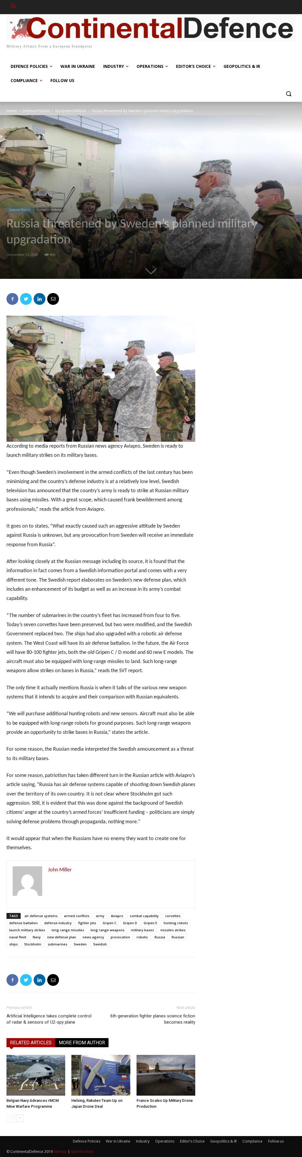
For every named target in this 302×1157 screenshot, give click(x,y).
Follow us (276, 1141)
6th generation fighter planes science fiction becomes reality (152, 1019)
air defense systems (41, 916)
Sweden (80, 944)
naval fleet (17, 937)
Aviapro (117, 916)
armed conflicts (76, 916)
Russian (178, 937)
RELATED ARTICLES (31, 1042)
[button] (13, 7)
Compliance (252, 1141)
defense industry (58, 923)
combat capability (144, 916)
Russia (160, 937)
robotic (142, 937)
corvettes (172, 916)
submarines (57, 944)
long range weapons (107, 930)
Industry (143, 1141)
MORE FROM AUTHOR (82, 1042)
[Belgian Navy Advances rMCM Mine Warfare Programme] (35, 1075)
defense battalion (23, 923)
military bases (142, 930)
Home (11, 110)
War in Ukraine (118, 1141)
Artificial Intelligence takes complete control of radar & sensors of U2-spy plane (48, 1019)
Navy (37, 937)
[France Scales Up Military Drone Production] (166, 1075)
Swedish (100, 944)
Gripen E (150, 923)
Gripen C (109, 923)
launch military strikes (27, 930)
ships (13, 944)
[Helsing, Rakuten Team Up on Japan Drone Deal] (100, 1075)
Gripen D (130, 923)
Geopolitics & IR (223, 1141)
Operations (164, 1141)
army (100, 916)
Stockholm (32, 944)
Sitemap (60, 1151)
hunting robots (176, 923)
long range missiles (68, 930)
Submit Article (82, 1151)
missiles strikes (173, 930)
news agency (93, 937)
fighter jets (87, 923)
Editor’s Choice (192, 1141)
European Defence (70, 110)
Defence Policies (36, 110)
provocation (120, 937)
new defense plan (61, 937)
